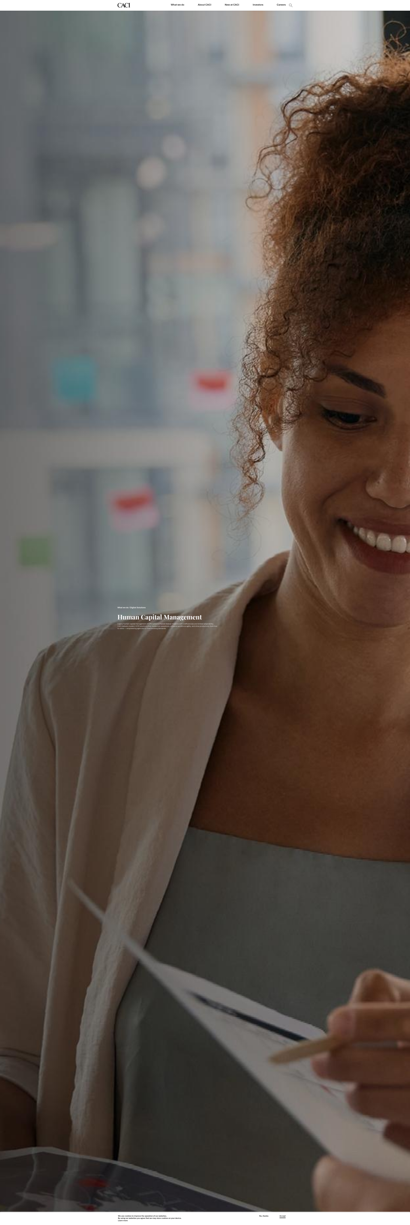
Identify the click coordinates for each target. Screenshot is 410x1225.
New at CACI (232, 4)
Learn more (123, 1220)
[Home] (123, 5)
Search (291, 5)
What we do (177, 4)
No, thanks (263, 1216)
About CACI (204, 4)
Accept (283, 1216)
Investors (258, 4)
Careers (281, 4)
